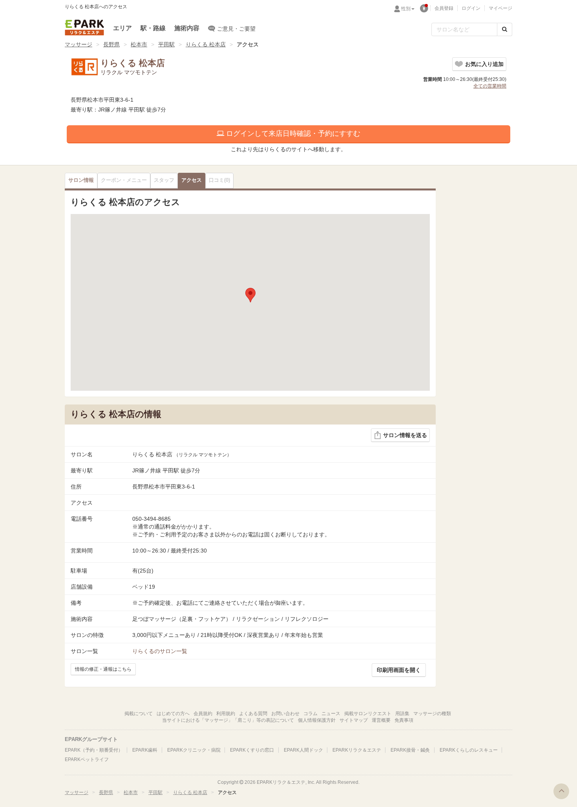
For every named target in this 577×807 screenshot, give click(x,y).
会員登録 (444, 8)
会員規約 (203, 713)
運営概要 (381, 720)
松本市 (139, 44)
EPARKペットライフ (87, 759)
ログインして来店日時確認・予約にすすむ (292, 133)
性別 (406, 8)
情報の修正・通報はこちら (103, 669)
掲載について (138, 713)
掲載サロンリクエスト (367, 713)
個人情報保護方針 (317, 720)
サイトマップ (354, 720)
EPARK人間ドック (303, 750)
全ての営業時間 (489, 86)
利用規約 (225, 713)
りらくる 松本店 (206, 44)
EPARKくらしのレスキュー (469, 750)
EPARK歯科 (144, 750)
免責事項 (403, 720)
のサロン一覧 (159, 651)
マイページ (500, 8)
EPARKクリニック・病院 (194, 750)
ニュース (330, 713)
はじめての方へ (173, 713)
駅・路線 (153, 28)
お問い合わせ (285, 713)
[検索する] (504, 29)
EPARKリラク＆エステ (84, 27)
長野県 (111, 44)
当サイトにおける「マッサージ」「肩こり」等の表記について (228, 720)
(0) (219, 180)
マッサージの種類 (432, 713)
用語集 (402, 713)
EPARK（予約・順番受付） (94, 750)
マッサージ (78, 44)
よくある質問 (253, 713)
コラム (310, 713)
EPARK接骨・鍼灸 (410, 750)
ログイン (471, 8)
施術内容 (186, 28)
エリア (122, 28)
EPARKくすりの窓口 (252, 750)
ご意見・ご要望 (236, 29)
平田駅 (166, 44)
